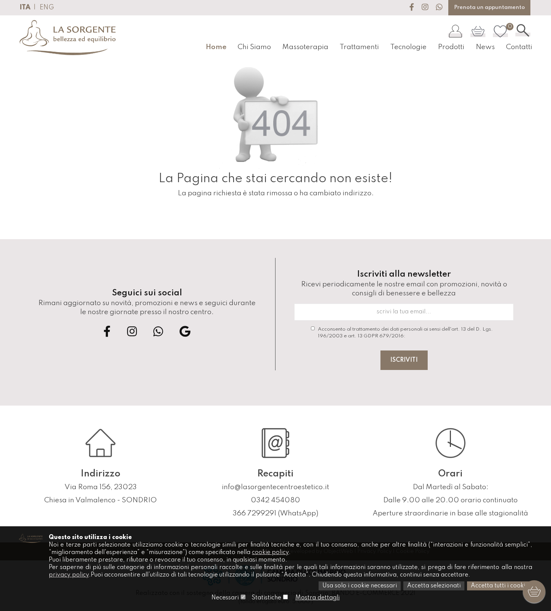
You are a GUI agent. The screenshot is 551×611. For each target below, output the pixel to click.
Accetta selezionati (434, 586)
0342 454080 (275, 500)
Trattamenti (359, 47)
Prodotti (451, 47)
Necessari (225, 598)
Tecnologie (408, 47)
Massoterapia (305, 47)
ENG (47, 7)
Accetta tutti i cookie (500, 586)
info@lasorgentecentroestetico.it (275, 487)
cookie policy (270, 553)
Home (216, 47)
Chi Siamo (254, 47)
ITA (24, 7)
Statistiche (266, 598)
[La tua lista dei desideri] (500, 31)
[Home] (68, 37)
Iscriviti (404, 360)
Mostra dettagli (317, 598)
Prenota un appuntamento (489, 7)
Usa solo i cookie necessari (359, 586)
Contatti (519, 47)
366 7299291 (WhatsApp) (275, 513)
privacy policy (69, 575)
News (485, 47)
